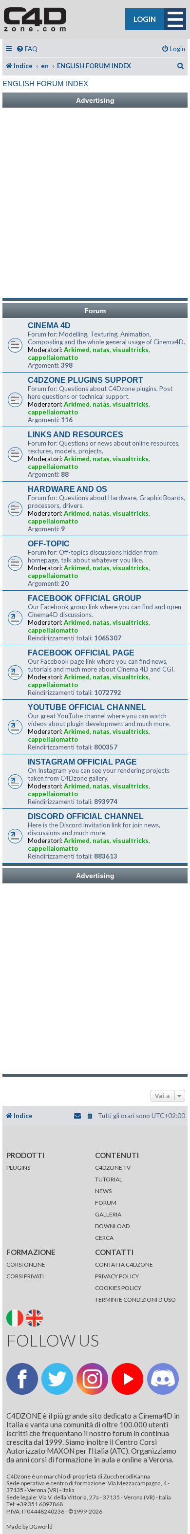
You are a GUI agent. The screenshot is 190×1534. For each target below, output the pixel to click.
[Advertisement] (95, 203)
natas (101, 350)
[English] (35, 1317)
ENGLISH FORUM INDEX (45, 83)
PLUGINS (18, 1167)
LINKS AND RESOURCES (75, 434)
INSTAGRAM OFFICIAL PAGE (82, 762)
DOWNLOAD (112, 1226)
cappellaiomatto (53, 357)
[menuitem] (27, 49)
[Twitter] (57, 1379)
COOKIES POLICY (118, 1287)
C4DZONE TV (113, 1167)
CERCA (104, 1237)
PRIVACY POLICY (117, 1276)
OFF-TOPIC (49, 544)
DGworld (41, 1526)
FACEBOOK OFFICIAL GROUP (84, 598)
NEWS (103, 1191)
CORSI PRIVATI (25, 1276)
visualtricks (131, 350)
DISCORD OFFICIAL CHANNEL (86, 816)
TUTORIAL (108, 1179)
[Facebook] (22, 1379)
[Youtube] (127, 1379)
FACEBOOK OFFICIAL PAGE (81, 653)
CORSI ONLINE (25, 1264)
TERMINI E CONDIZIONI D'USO (135, 1299)
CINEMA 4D (49, 325)
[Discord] (163, 1379)
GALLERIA (108, 1214)
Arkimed (77, 350)
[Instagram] (92, 1379)
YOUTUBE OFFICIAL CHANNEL (87, 707)
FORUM (105, 1202)
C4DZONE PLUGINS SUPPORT (85, 380)
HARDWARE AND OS (67, 489)
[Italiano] (15, 1317)
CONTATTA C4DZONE (124, 1264)
